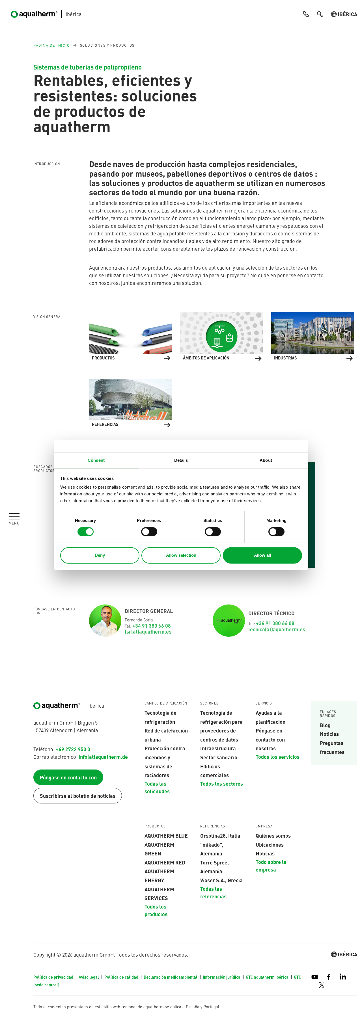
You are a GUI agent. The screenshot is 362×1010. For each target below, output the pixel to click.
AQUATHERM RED (165, 862)
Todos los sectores (221, 783)
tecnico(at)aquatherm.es (276, 629)
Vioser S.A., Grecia (221, 880)
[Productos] (130, 335)
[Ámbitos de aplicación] (221, 335)
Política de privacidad (53, 977)
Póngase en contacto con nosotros (270, 739)
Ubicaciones (270, 844)
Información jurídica (222, 977)
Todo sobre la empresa (271, 865)
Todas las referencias (213, 892)
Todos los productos (156, 910)
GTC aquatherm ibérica (267, 977)
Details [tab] (181, 460)
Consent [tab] (96, 460)
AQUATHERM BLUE (166, 835)
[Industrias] (312, 335)
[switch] (149, 531)
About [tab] (266, 460)
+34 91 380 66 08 (152, 625)
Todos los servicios (277, 756)
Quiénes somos (273, 835)
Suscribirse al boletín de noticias (77, 795)
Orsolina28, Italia (220, 835)
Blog (325, 725)
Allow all (262, 555)
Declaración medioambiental (171, 977)
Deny (100, 555)
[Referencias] (130, 402)
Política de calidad (121, 977)
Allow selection (181, 555)
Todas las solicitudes (157, 787)
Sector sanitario (218, 757)
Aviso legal (89, 977)
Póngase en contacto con (68, 777)
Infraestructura (218, 748)
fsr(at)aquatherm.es (148, 631)
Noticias (329, 733)
